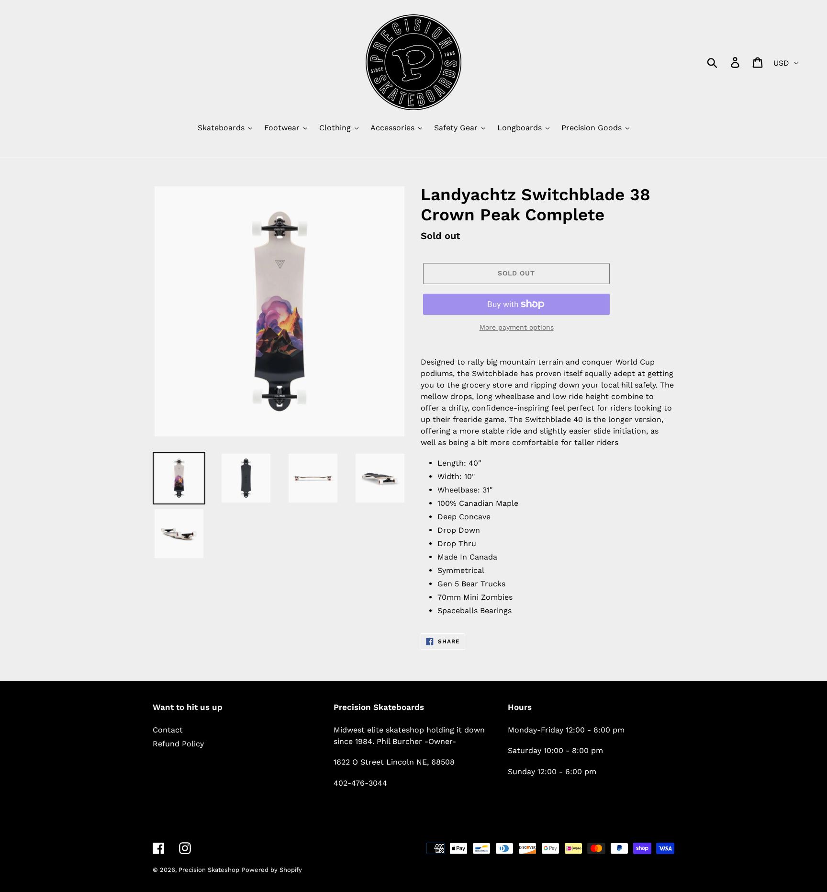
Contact (168, 729)
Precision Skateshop (209, 869)
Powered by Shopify (272, 869)
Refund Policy (178, 743)
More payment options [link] (517, 327)
